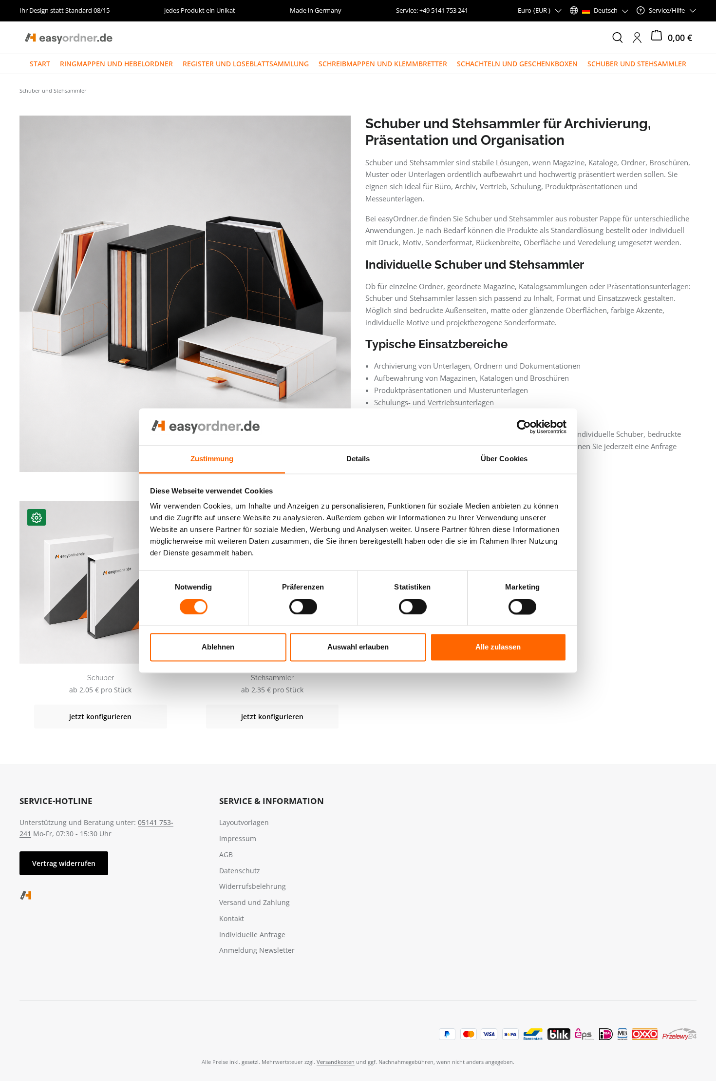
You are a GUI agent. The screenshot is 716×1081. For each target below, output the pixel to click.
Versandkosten (336, 1061)
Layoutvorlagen (244, 822)
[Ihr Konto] (637, 37)
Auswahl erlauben (358, 647)
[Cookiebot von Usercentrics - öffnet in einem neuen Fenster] (523, 426)
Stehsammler (272, 678)
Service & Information (271, 800)
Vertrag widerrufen (63, 863)
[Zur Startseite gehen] (68, 37)
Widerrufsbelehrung (252, 886)
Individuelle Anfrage (252, 934)
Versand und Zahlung (254, 902)
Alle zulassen (498, 647)
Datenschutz (239, 870)
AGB (226, 854)
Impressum (237, 838)
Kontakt (231, 918)
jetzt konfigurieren (100, 716)
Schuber (100, 678)
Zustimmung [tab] (212, 459)
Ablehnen (218, 647)
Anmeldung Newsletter (257, 950)
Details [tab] (358, 459)
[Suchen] (617, 37)
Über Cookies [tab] (504, 459)
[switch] (303, 606)
